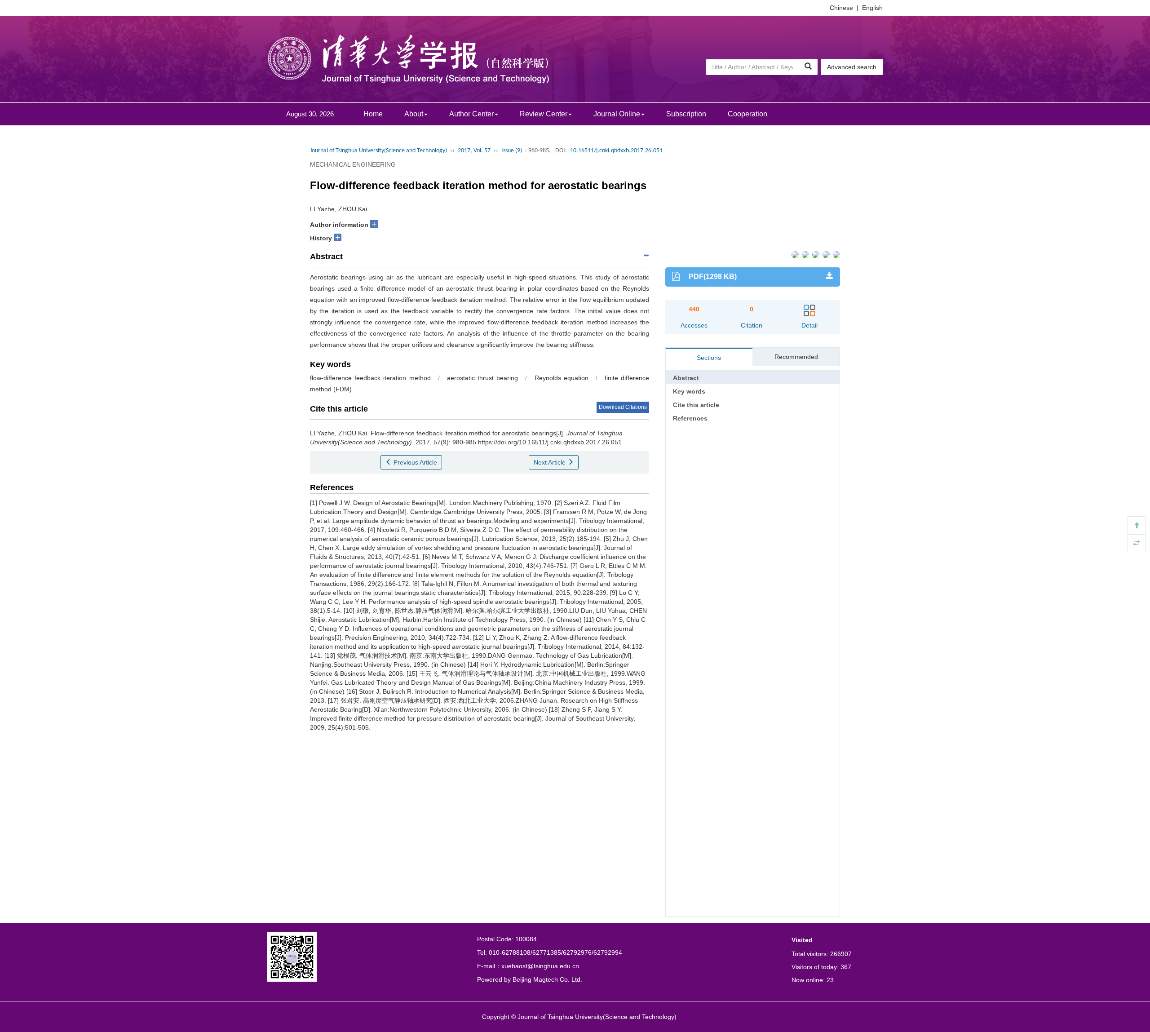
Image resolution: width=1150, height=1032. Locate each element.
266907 (841, 953)
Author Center (471, 114)
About (413, 114)
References (690, 418)
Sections (709, 357)
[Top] (1137, 525)
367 (845, 966)
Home (373, 114)
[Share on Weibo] (815, 253)
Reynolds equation (561, 377)
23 (830, 979)
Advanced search (851, 67)
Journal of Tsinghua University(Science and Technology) (378, 150)
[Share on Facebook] (794, 253)
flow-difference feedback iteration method (370, 377)
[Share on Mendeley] (836, 253)
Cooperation (747, 114)
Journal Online (616, 114)
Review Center (543, 114)
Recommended (796, 356)
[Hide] (1137, 543)
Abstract (686, 377)
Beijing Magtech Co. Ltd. (547, 979)
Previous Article (414, 462)
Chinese (841, 7)
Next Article (550, 462)
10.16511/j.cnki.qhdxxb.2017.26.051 (616, 150)
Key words (689, 391)
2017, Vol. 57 (474, 150)
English (872, 7)
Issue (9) (511, 150)
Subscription (686, 114)
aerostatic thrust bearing (482, 377)
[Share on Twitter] (805, 253)
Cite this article (696, 404)
